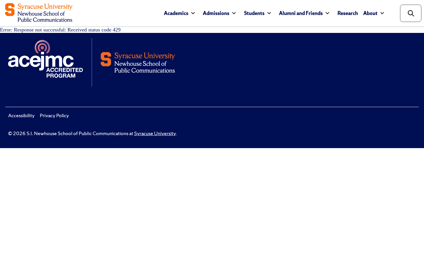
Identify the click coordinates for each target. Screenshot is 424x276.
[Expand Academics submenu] (193, 13)
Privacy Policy (54, 115)
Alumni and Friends (301, 13)
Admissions (216, 13)
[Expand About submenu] (382, 13)
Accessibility (21, 115)
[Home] (38, 13)
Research (347, 13)
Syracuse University (155, 133)
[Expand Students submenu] (269, 13)
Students (254, 13)
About (370, 13)
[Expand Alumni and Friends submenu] (327, 13)
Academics (176, 13)
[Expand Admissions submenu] (234, 13)
